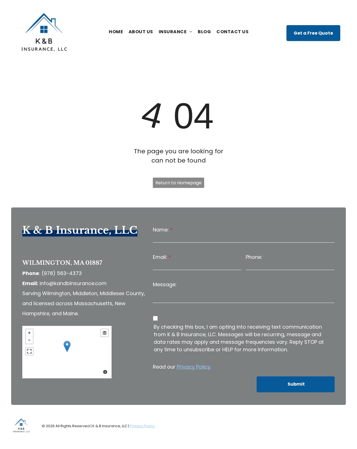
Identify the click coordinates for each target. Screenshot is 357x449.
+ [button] (29, 332)
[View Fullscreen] (29, 351)
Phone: (254, 257)
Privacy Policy (193, 366)
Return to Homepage (178, 183)
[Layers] (104, 332)
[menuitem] (116, 32)
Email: (160, 257)
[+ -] (67, 352)
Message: (165, 284)
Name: (161, 229)
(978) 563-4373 (62, 273)
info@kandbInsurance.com (73, 283)
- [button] (29, 340)
